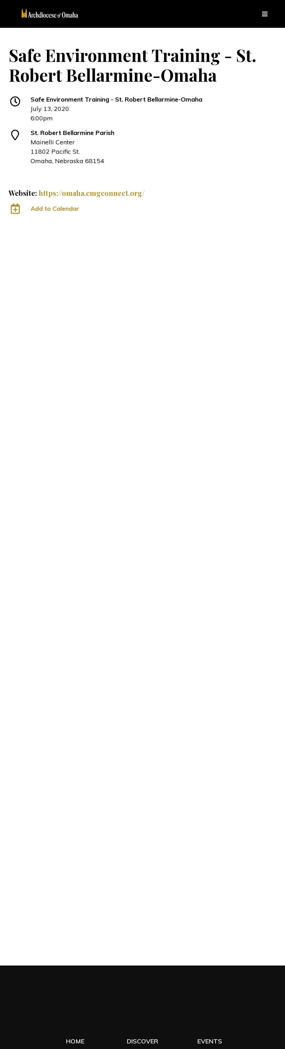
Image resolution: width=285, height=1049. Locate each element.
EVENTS (209, 1041)
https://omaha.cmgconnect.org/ (92, 193)
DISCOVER (142, 1041)
